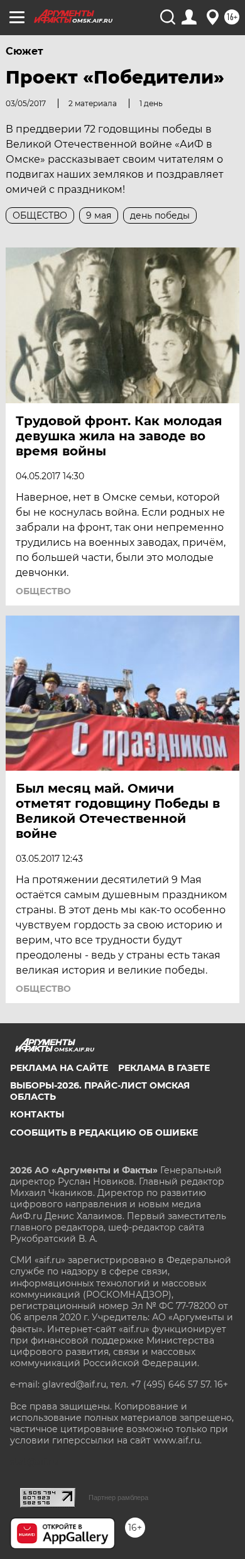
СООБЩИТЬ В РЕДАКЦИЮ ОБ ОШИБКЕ (104, 1132)
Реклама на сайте (59, 1067)
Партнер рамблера (118, 1497)
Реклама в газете (164, 1067)
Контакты (37, 1114)
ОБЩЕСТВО (43, 591)
